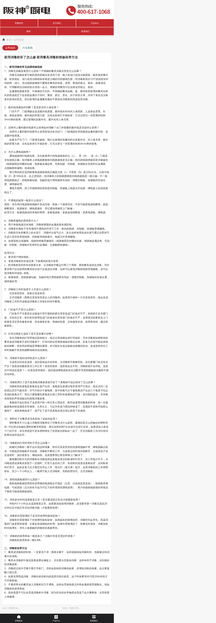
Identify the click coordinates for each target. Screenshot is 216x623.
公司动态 (10, 47)
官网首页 (19, 23)
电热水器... (75, 607)
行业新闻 (28, 47)
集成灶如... (14, 607)
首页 (8, 39)
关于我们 (57, 23)
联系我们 (85, 31)
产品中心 (95, 23)
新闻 (28, 31)
